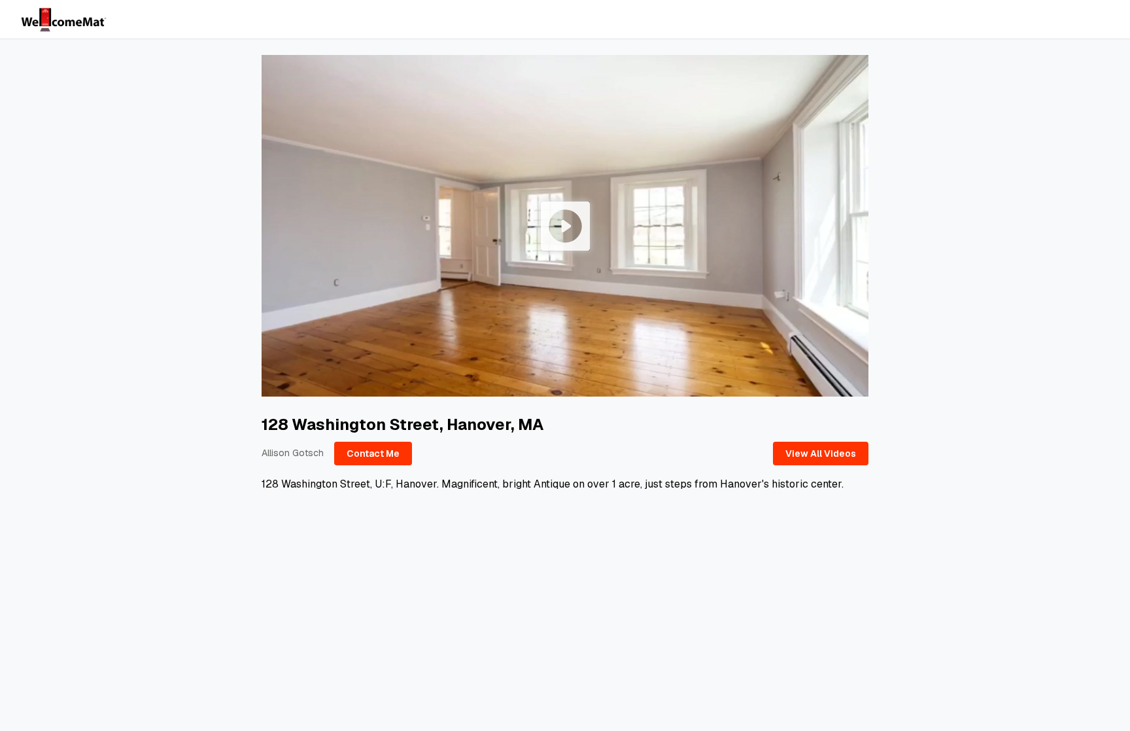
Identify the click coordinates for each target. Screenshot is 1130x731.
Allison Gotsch (293, 453)
